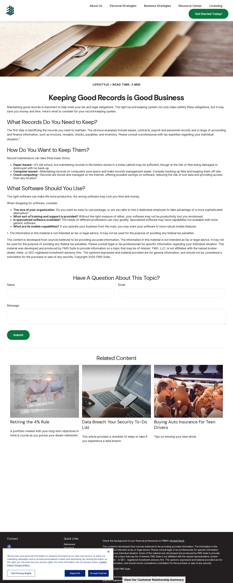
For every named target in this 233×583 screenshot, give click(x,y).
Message (13, 305)
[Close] (108, 551)
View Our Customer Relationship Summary (154, 579)
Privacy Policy (22, 565)
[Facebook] (9, 546)
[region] (58, 564)
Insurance (69, 547)
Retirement (69, 544)
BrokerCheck (177, 540)
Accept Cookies (98, 573)
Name (11, 284)
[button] (96, 5)
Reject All (75, 573)
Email (121, 284)
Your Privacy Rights (21, 573)
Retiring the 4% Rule (29, 422)
